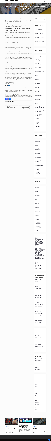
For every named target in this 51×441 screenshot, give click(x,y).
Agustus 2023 (38, 196)
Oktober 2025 (38, 187)
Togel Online (38, 127)
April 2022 (37, 218)
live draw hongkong (39, 95)
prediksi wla (38, 115)
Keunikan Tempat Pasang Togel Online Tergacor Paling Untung (40, 39)
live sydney (37, 102)
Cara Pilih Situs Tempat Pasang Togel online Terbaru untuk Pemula (11, 428)
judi (38, 247)
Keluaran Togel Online (38, 362)
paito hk (37, 169)
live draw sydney (37, 251)
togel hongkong (39, 263)
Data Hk (37, 145)
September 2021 (38, 227)
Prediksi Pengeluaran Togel (40, 110)
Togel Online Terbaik (38, 309)
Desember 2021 (38, 223)
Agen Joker (38, 59)
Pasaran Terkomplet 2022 (39, 346)
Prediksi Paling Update (38, 360)
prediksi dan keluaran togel (40, 107)
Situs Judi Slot (37, 281)
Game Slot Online (38, 286)
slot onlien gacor (40, 256)
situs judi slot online (41, 255)
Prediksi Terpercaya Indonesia (39, 358)
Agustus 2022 (38, 212)
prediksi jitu (36, 254)
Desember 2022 (38, 207)
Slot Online (37, 122)
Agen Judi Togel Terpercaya (42, 237)
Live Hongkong (38, 99)
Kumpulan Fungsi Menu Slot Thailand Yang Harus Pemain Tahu (40, 43)
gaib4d (36, 388)
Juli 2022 (37, 214)
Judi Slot (37, 86)
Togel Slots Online (38, 342)
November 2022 (38, 208)
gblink (9, 85)
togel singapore (39, 267)
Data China (37, 142)
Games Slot (38, 79)
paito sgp (37, 168)
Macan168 (37, 104)
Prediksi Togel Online (39, 114)
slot (43, 255)
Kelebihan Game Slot (38, 290)
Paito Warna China (39, 156)
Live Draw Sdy (38, 152)
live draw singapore (41, 250)
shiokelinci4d (37, 402)
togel (36, 262)
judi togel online (40, 248)
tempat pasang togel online (40, 260)
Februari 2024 (38, 190)
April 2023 (37, 202)
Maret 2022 (37, 219)
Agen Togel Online (38, 64)
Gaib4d (37, 78)
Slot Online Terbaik (38, 348)
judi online (41, 247)
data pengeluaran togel (39, 74)
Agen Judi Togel (37, 237)
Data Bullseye (38, 141)
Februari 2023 (38, 204)
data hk (36, 243)
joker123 (36, 247)
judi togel (36, 248)
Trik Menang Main (38, 322)
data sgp (39, 243)
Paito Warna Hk (38, 157)
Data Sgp (37, 148)
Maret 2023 (37, 203)
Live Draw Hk (38, 150)
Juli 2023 (37, 198)
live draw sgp (37, 250)
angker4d (36, 238)
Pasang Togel (38, 106)
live (36, 92)
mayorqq (41, 251)
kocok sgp (37, 162)
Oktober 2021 (38, 226)
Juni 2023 (37, 199)
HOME (44, 1)
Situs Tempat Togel (38, 279)
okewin (36, 409)
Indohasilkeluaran (38, 83)
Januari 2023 (38, 206)
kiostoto (37, 249)
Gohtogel (37, 82)
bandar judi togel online (39, 239)
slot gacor (36, 256)
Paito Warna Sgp (38, 160)
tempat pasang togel (39, 258)
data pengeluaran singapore (40, 72)
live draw (37, 94)
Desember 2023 (38, 192)
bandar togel (37, 240)
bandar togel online (38, 241)
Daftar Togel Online (38, 295)
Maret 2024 (38, 188)
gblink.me (37, 244)
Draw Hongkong (38, 76)
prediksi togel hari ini (39, 111)
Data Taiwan (38, 149)
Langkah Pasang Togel (38, 320)
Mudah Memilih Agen (38, 315)
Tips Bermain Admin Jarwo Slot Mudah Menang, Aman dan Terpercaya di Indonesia (24, 426)
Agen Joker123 (38, 60)
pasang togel (37, 252)
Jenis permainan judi (38, 288)
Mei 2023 (37, 200)
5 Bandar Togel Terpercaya (40, 56)
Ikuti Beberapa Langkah (38, 293)
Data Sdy (37, 146)
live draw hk (40, 249)
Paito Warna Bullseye (39, 154)
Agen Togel (37, 63)
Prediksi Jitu (37, 365)
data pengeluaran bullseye (40, 71)
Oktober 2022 (38, 210)
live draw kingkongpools (39, 165)
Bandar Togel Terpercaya (39, 333)
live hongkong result (39, 100)
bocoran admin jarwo (39, 70)
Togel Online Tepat (38, 318)
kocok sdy (37, 164)
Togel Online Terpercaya (39, 337)
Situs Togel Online (38, 335)
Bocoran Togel (37, 369)
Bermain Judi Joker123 (38, 306)
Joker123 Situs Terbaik (38, 302)
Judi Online (37, 84)
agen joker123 (36, 236)
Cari (36, 18)
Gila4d (37, 80)
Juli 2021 (37, 230)
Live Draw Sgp (38, 153)
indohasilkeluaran (39, 245)
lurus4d (37, 103)
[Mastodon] (7, 99)
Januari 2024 (38, 191)
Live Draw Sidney (38, 96)
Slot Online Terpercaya (38, 339)
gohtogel (36, 398)
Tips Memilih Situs (37, 299)
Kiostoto (37, 91)
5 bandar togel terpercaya (39, 235)
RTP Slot (37, 118)
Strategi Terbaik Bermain (39, 304)
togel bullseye (38, 126)
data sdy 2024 (38, 172)
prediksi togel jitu (37, 255)
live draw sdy (43, 249)
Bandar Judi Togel (38, 67)
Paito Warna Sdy (38, 158)
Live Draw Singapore (39, 98)
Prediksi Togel (37, 367)
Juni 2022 (37, 215)
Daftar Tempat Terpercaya (39, 284)
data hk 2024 (38, 173)
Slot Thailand (38, 123)
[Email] (8, 99)
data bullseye (37, 242)
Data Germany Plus (39, 144)
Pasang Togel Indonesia (38, 311)
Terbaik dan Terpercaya (39, 300)
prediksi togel (40, 254)
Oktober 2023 (38, 195)
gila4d (36, 391)
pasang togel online (39, 253)
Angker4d (37, 66)
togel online (38, 265)
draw (37, 75)
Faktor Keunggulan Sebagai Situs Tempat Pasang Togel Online (40, 35)
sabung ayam (38, 119)
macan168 (36, 400)
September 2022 (38, 211)
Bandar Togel (38, 68)
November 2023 (38, 194)
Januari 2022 (38, 222)
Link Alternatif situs (38, 297)
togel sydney (38, 268)
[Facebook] (5, 99)
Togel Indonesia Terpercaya (39, 313)
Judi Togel (37, 87)
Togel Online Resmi (38, 344)
